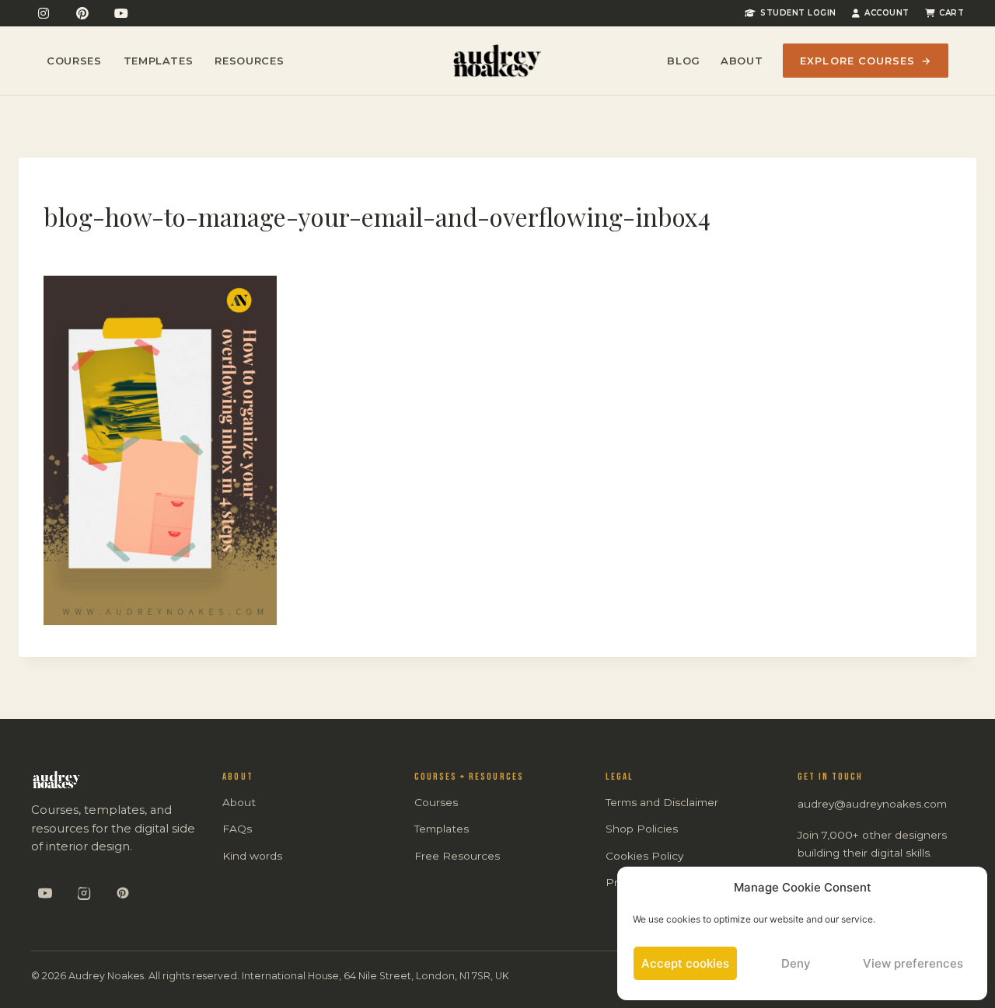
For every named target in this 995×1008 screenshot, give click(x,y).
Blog (683, 60)
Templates (159, 60)
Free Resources (457, 856)
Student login (798, 13)
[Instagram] (43, 13)
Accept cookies (685, 963)
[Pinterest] (82, 13)
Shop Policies (642, 828)
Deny (796, 963)
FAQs (237, 828)
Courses (74, 60)
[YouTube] (121, 13)
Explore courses (865, 60)
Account (886, 13)
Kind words (252, 856)
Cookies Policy (644, 856)
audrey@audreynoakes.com (872, 804)
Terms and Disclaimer (662, 802)
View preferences (913, 963)
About (742, 60)
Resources (249, 60)
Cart (951, 13)
